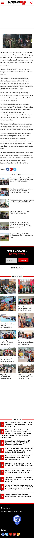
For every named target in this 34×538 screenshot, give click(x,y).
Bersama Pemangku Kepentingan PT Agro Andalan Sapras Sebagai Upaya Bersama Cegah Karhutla (17, 443)
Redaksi (4, 511)
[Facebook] (7, 169)
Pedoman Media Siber (15, 511)
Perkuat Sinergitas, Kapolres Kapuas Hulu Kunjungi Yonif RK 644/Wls (22, 201)
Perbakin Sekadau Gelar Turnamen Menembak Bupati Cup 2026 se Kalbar (18, 495)
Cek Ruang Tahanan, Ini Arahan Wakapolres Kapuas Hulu (20, 212)
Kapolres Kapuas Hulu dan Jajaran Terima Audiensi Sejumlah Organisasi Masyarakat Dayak (21, 190)
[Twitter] (14, 169)
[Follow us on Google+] (10, 534)
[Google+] (11, 169)
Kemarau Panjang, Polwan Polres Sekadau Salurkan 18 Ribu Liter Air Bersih (7, 360)
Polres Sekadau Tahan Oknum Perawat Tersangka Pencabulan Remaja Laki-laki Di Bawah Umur (18, 424)
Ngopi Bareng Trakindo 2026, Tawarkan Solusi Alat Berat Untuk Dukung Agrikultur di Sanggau (19, 479)
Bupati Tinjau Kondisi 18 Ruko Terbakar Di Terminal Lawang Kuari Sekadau (18, 471)
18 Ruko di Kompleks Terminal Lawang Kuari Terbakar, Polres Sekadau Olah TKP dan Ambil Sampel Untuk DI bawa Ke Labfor (16, 488)
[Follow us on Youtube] (14, 534)
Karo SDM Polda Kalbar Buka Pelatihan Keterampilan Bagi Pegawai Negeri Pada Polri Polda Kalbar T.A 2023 (20, 225)
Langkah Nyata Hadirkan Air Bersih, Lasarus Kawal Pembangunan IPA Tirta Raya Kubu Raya (7, 344)
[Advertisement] (17, 13)
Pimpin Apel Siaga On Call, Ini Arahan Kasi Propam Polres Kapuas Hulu (21, 235)
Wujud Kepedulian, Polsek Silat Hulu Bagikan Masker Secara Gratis (6, 377)
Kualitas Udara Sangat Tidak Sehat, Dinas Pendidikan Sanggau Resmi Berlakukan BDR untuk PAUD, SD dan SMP (19, 450)
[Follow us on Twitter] (6, 534)
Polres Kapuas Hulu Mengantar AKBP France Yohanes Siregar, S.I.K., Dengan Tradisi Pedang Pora (22, 179)
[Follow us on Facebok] (3, 534)
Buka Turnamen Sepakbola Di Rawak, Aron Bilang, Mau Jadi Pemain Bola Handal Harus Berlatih (18, 457)
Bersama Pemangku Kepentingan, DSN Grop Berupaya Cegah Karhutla (26, 343)
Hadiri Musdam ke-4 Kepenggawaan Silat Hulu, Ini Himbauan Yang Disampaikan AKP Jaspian (25, 310)
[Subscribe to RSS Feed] (18, 534)
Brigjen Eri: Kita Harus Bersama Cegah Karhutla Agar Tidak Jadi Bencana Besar (19, 464)
